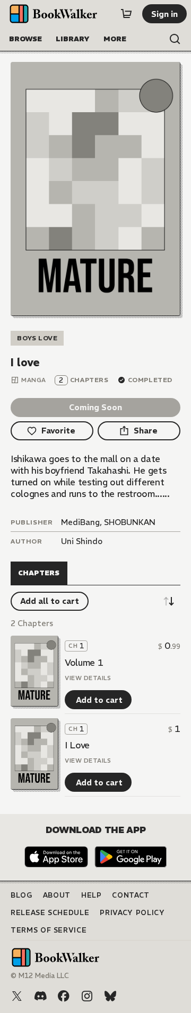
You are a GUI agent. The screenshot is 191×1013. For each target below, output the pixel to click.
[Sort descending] (168, 601)
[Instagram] (87, 996)
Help (91, 895)
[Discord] (40, 996)
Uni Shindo (81, 541)
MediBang (80, 522)
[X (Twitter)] (17, 996)
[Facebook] (63, 996)
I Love (77, 745)
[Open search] (175, 39)
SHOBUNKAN (129, 522)
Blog (21, 895)
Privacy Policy (132, 912)
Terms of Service (48, 930)
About (57, 895)
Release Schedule (50, 912)
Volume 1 (84, 662)
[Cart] (126, 13)
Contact (131, 895)
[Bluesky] (110, 996)
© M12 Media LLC (40, 975)
